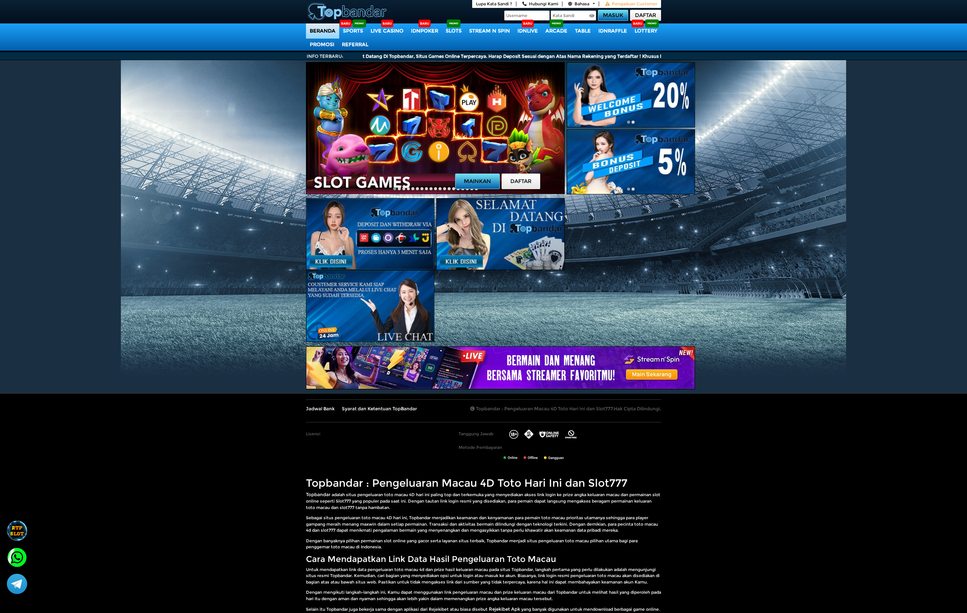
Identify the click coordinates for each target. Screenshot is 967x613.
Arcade (556, 31)
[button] (394, 188)
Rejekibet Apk (504, 609)
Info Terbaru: (325, 56)
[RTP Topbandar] (17, 530)
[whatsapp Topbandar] (17, 556)
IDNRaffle (612, 31)
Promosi (322, 44)
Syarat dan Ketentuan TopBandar (379, 408)
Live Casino (387, 31)
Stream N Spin (489, 31)
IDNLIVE (527, 31)
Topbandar (318, 494)
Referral (355, 44)
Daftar (645, 15)
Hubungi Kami (543, 3)
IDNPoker (424, 31)
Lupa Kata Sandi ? (494, 3)
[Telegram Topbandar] (17, 583)
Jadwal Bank (320, 408)
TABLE (583, 31)
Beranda (322, 31)
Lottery (646, 31)
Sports (353, 31)
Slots (454, 31)
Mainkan (477, 181)
